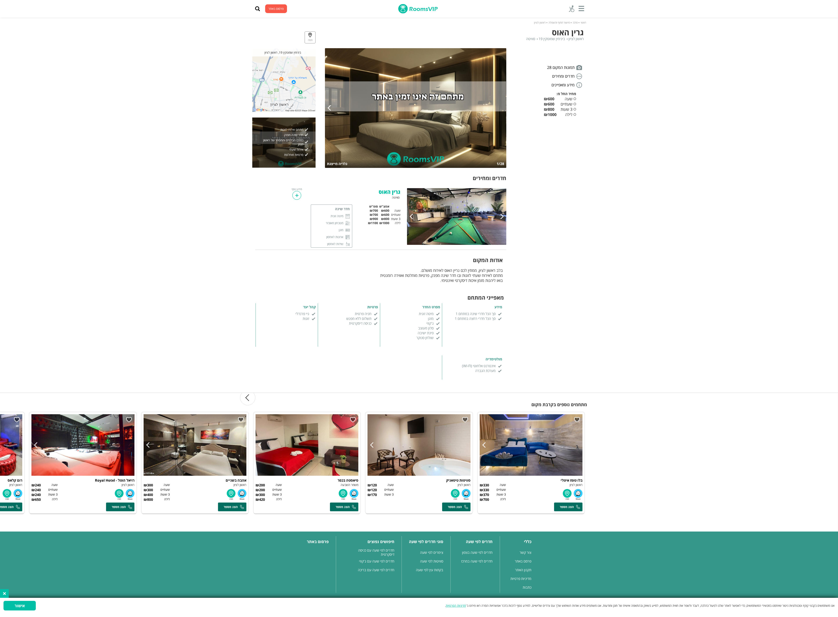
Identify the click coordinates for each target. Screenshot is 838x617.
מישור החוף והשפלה (559, 22)
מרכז (575, 22)
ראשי (583, 22)
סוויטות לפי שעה (431, 561)
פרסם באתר (523, 561)
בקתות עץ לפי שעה (429, 570)
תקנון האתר (523, 570)
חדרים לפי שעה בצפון (477, 552)
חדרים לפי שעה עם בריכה (376, 570)
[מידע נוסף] (296, 195)
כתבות (527, 587)
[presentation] (330, 108)
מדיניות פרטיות (520, 578)
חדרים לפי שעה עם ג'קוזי (376, 561)
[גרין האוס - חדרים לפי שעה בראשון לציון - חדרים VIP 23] (415, 108)
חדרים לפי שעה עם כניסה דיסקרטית (376, 552)
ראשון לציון (540, 22)
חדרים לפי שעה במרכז (477, 561)
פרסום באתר (276, 9)
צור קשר (525, 552)
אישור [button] (20, 605)
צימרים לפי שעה (431, 552)
